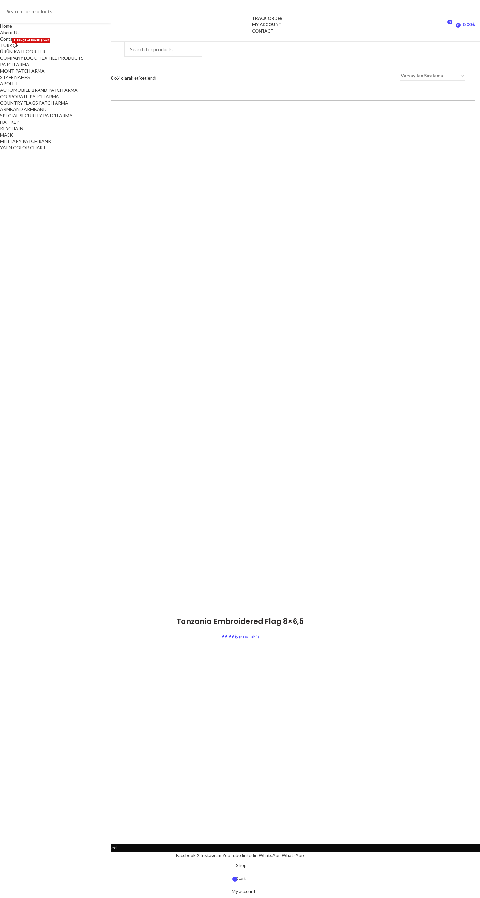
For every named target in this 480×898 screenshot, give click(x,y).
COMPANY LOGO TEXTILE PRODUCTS (42, 58)
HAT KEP (9, 122)
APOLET (9, 83)
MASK (6, 135)
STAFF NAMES (15, 77)
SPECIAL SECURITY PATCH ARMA (36, 115)
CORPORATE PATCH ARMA (29, 96)
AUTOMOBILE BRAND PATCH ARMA (39, 90)
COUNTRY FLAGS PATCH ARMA (34, 103)
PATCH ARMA (14, 64)
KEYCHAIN (11, 128)
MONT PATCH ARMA (22, 70)
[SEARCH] (193, 49)
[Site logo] (240, 24)
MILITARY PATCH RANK (25, 141)
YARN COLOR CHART (23, 147)
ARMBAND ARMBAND (23, 109)
